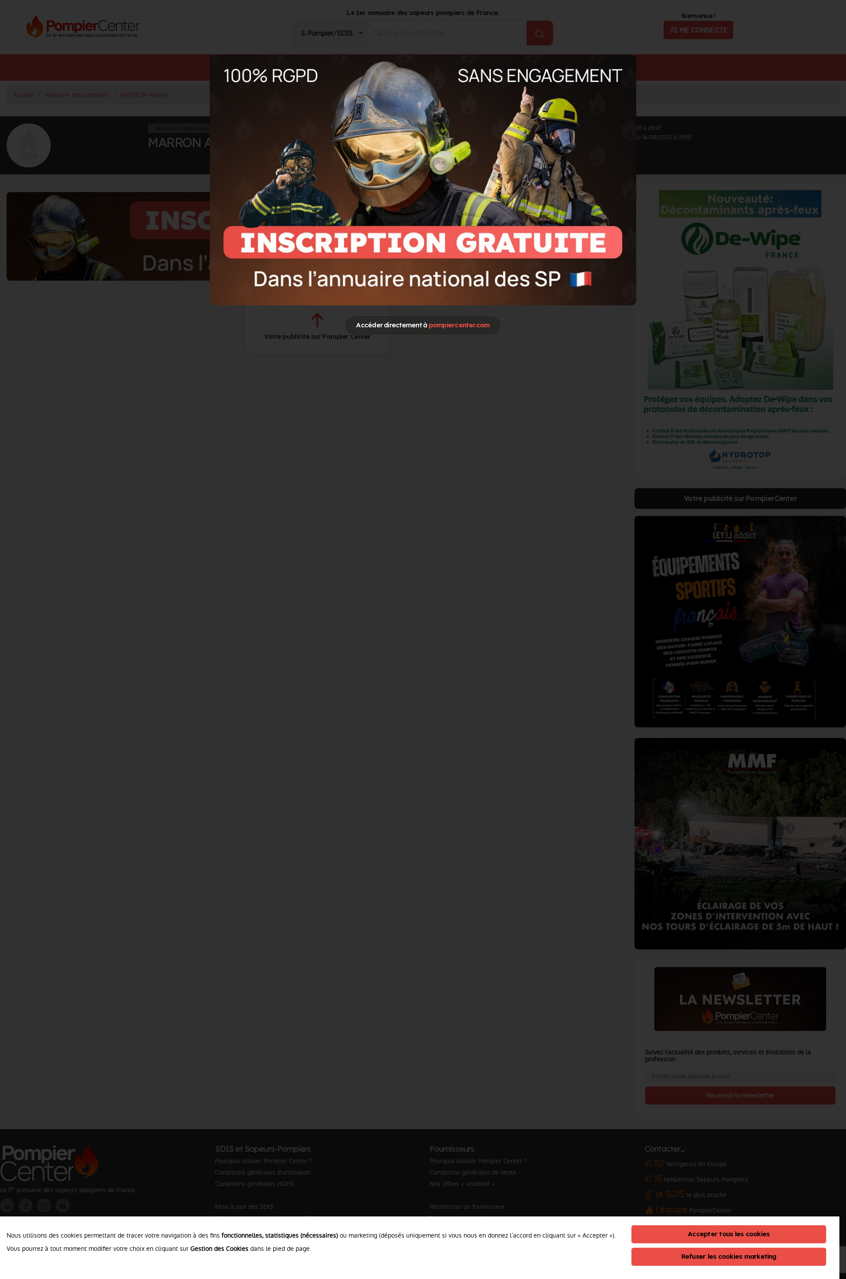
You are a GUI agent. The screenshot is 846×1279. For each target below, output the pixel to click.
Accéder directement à (423, 325)
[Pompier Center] (423, 179)
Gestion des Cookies (219, 1249)
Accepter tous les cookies (728, 1234)
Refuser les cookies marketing (728, 1256)
